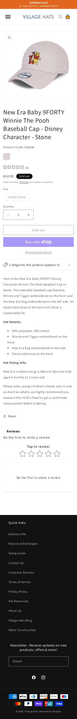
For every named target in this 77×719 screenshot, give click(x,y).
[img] (13, 167)
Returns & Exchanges (23, 544)
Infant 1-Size (19, 198)
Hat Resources (18, 601)
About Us (15, 611)
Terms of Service (20, 582)
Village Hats (31, 711)
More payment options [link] (38, 252)
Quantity (8, 206)
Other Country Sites (22, 630)
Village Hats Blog (20, 620)
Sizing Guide (17, 553)
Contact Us (16, 563)
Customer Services (21, 572)
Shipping (23, 182)
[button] (7, 16)
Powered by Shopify (50, 711)
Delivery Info (17, 534)
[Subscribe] (63, 661)
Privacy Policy (18, 591)
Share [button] (12, 416)
